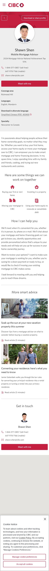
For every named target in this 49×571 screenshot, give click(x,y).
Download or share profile (35, 18)
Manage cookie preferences (24, 557)
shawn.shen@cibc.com (14, 75)
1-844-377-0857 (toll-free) (16, 67)
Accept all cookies (24, 564)
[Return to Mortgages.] (16, 5)
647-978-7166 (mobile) (15, 71)
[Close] (44, 519)
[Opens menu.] (4, 5)
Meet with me (24, 83)
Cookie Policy (25, 538)
